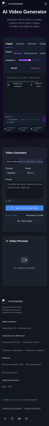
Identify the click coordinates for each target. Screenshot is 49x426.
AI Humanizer (14, 400)
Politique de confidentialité (12, 408)
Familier (43, 53)
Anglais (9, 44)
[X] (5, 419)
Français (20, 44)
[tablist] (24, 161)
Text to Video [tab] (12, 161)
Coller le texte (38, 84)
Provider (9, 168)
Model (28, 168)
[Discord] (19, 419)
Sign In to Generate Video (27, 208)
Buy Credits (27, 221)
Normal (17, 53)
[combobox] (14, 172)
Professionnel (30, 53)
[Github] (12, 419)
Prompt (9, 179)
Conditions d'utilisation (32, 408)
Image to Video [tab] (24, 161)
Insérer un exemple (17, 84)
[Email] (26, 419)
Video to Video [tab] (37, 161)
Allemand (31, 44)
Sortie (34, 68)
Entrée (14, 68)
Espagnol (44, 44)
